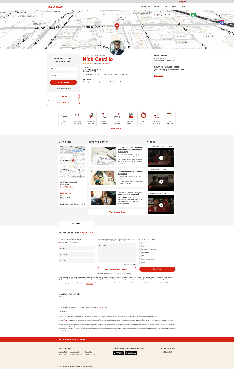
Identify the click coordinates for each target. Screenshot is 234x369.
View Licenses (158, 76)
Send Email (157, 269)
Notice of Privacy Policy (76, 354)
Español (181, 1)
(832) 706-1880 (65, 193)
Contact (174, 6)
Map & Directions (67, 187)
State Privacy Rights (90, 354)
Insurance (145, 6)
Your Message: (103, 245)
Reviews (156, 6)
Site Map (60, 357)
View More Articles (117, 212)
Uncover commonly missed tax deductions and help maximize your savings (130, 150)
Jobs (165, 6)
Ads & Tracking (62, 352)
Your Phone (75, 242)
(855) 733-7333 (89, 283)
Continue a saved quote (63, 88)
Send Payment (63, 103)
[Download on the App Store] (118, 353)
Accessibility (88, 352)
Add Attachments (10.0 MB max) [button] (117, 269)
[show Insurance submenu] (149, 6)
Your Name (63, 248)
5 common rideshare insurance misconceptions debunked (130, 193)
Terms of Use (62, 354)
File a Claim (63, 96)
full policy (65, 320)
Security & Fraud (74, 352)
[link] (55, 6)
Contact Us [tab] (76, 223)
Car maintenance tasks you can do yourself (130, 173)
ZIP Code (53, 75)
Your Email (64, 242)
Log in (183, 6)
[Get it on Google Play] (131, 353)
